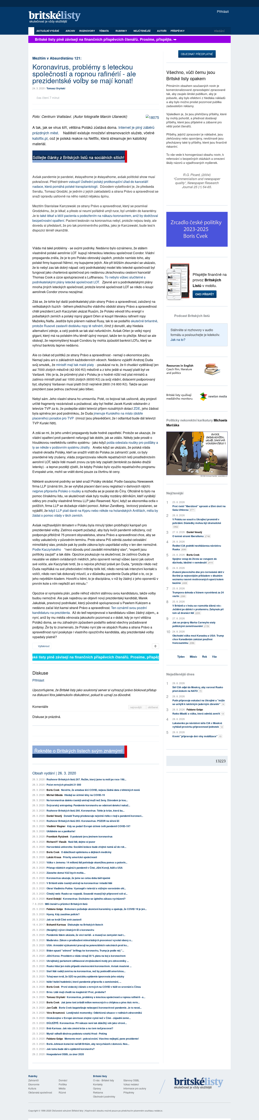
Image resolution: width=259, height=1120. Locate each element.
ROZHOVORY (87, 31)
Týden (181, 656)
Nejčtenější (174, 493)
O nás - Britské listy (103, 1080)
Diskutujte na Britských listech (85, 924)
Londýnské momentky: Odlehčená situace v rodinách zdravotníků (104, 1012)
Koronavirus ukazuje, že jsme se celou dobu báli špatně (78, 878)
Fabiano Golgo (55, 909)
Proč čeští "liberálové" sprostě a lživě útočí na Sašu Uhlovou (199, 508)
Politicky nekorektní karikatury (196, 422)
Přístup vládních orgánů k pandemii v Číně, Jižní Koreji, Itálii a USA (85, 867)
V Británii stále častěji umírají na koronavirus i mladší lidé (79, 883)
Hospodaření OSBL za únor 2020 (65, 1054)
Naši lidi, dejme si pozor (81, 842)
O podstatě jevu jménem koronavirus (91, 836)
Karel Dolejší (54, 898)
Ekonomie (33, 1084)
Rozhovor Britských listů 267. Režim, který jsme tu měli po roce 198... (86, 779)
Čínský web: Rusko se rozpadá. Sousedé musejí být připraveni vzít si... (87, 893)
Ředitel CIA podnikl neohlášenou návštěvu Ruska (196, 547)
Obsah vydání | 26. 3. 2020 (54, 772)
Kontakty (98, 1084)
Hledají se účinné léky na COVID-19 (84, 795)
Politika (63, 1084)
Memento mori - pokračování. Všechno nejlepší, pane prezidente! (102, 1038)
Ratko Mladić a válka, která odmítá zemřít (198, 713)
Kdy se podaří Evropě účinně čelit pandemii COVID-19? (98, 826)
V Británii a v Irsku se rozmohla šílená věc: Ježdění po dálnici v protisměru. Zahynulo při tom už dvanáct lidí (198, 609)
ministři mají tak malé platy (75, 364)
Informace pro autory (134, 1088)
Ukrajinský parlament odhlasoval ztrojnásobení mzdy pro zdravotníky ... (88, 961)
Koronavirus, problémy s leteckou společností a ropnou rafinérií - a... (106, 997)
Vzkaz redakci (131, 1084)
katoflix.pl (40, 138)
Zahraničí (33, 1080)
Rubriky (121, 31)
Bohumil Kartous (56, 924)
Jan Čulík (52, 1007)
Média (62, 1088)
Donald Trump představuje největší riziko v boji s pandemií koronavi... (103, 816)
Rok (204, 656)
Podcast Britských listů (192, 315)
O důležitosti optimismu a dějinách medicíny (86, 852)
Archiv (70, 31)
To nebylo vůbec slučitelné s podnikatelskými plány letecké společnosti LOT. (88, 279)
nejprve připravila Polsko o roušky (56, 491)
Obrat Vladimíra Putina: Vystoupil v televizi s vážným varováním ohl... (86, 888)
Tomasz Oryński (56, 88)
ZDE (137, 408)
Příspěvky (178, 31)
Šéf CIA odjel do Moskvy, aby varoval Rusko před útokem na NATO (197, 689)
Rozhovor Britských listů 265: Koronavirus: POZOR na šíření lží (83, 821)
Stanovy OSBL (131, 1080)
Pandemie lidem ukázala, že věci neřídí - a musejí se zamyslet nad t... (86, 935)
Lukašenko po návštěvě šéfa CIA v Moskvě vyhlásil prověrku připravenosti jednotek (197, 725)
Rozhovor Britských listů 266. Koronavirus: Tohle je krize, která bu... (85, 810)
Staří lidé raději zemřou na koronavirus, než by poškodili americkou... (86, 971)
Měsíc (193, 656)
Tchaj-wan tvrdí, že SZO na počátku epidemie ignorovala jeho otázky (85, 976)
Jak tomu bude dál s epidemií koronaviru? (70, 1049)
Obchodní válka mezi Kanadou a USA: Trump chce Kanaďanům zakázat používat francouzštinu (198, 639)
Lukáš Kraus (54, 857)
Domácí (63, 1080)
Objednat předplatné (197, 54)
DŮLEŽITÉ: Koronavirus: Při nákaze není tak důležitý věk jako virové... (87, 1023)
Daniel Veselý (54, 816)
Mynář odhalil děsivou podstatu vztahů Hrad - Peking (77, 1033)
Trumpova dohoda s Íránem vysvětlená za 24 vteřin (198, 594)
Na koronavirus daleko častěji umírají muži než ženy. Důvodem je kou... (87, 800)
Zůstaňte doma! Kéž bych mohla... (66, 873)
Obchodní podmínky (104, 1096)
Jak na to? (178, 339)
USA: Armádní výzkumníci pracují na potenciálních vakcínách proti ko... (87, 945)
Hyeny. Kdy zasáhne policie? (63, 914)
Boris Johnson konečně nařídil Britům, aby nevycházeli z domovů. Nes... (88, 1044)
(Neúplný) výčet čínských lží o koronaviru (70, 930)
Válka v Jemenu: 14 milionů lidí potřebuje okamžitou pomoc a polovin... (87, 862)
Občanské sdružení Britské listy (67, 1110)
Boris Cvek (53, 790)
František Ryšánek (57, 836)
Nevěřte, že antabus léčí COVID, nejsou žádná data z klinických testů (100, 790)
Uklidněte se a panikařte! (61, 831)
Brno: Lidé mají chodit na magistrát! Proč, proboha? (76, 992)
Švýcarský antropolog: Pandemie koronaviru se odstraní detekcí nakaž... (88, 805)
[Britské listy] (79, 157)
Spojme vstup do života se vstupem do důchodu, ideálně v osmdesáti (194, 560)
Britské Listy (198, 1083)
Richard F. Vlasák (57, 842)
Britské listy (56, 17)
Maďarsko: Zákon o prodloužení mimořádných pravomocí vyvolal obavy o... (90, 940)
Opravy (97, 1088)
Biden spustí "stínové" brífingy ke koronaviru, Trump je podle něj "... (85, 950)
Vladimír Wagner (56, 826)
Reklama (98, 1092)
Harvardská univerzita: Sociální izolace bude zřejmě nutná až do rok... (86, 847)
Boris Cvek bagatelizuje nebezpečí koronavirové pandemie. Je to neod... (100, 1007)
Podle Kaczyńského (47, 549)
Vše (214, 656)
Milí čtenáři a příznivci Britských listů (66, 904)
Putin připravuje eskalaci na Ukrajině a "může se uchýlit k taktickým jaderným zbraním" (198, 702)
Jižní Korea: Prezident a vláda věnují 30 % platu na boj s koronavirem (86, 956)
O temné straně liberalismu (191, 536)
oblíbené (153, 707)
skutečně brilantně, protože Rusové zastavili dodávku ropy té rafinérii (95, 323)
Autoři (161, 31)
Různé (62, 1092)
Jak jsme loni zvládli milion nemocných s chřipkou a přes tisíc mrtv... (100, 1002)
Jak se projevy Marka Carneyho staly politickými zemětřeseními (193, 624)
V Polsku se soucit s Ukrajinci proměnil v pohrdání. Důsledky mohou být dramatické (196, 522)
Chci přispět (204, 294)
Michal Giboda (55, 795)
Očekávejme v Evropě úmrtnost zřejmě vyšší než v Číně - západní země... (89, 1018)
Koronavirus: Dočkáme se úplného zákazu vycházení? (94, 898)
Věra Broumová (56, 1012)
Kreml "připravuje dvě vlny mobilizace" (196, 736)
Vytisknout (43, 646)
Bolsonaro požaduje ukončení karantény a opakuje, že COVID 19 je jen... (106, 909)
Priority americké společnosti (80, 857)
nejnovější (136, 707)
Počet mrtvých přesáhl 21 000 (64, 784)
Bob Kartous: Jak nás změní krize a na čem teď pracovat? (80, 1028)
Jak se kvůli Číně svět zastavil (64, 919)
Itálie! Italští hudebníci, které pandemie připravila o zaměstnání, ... (84, 981)
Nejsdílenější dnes (180, 674)
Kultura (32, 1088)
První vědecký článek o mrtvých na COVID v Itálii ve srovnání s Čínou (101, 987)
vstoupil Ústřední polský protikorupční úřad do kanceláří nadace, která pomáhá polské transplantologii (90, 184)
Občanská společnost (40, 1092)
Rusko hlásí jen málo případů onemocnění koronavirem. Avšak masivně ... (89, 966)
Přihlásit (222, 11)
